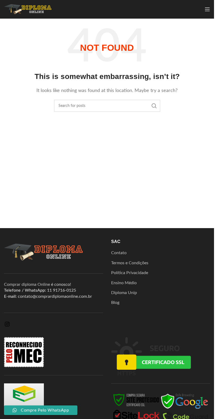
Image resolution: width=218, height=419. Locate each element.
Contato (119, 253)
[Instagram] (7, 326)
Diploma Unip (124, 293)
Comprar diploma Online (27, 284)
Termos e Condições (129, 263)
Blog (115, 302)
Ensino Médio (124, 283)
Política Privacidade (129, 273)
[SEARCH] (154, 106)
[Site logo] (28, 9)
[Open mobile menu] (207, 9)
